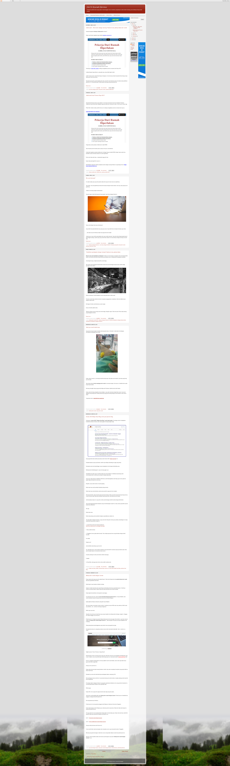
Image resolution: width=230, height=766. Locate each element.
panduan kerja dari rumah (91, 246)
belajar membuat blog (100, 568)
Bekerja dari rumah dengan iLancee (94, 575)
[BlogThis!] (110, 87)
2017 (133, 23)
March (134, 34)
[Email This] (109, 87)
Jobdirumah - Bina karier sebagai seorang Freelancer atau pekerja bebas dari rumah (106, 27)
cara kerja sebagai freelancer (105, 244)
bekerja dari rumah (92, 410)
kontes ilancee (114, 747)
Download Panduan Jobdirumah (98, 15)
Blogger (121, 761)
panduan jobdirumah (110, 89)
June (134, 25)
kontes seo (107, 568)
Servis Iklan (109, 15)
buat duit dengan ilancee (93, 747)
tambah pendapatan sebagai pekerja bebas (117, 320)
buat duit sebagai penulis (93, 89)
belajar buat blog (92, 568)
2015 (133, 39)
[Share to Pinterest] (113, 87)
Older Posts (125, 751)
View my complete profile (132, 48)
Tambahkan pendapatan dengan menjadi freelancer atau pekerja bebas (103, 252)
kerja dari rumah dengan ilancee (105, 747)
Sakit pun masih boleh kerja (93, 327)
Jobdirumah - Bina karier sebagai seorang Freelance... (137, 27)
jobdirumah (99, 172)
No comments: (104, 87)
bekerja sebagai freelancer (94, 244)
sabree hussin (133, 45)
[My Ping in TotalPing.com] (134, 61)
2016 (133, 38)
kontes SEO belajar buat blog (114, 568)
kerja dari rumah (102, 89)
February (135, 36)
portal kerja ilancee (121, 747)
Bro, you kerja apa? (90, 178)
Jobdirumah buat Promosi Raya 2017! (95, 95)
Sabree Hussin (117, 15)
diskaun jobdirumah (92, 172)
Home (87, 15)
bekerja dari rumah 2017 (93, 320)
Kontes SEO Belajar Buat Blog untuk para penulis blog (99, 416)
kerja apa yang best (115, 244)
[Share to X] (111, 87)
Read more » (88, 85)
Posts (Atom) (93, 753)
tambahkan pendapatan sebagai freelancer (94, 321)
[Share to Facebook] (112, 87)
